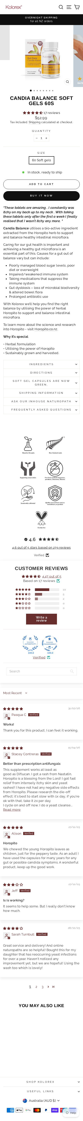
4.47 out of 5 (51, 576)
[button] (33, 113)
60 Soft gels (41, 160)
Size (41, 152)
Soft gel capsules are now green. (41, 383)
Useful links (40, 1091)
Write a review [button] (41, 619)
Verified (39, 657)
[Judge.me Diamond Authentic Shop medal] (30, 643)
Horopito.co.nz (46, 329)
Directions (41, 372)
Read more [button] (12, 810)
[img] (13, 709)
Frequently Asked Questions (41, 409)
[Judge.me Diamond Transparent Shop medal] (49, 643)
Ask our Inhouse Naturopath (41, 401)
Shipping (35, 122)
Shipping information (41, 392)
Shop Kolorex (40, 1081)
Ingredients (41, 364)
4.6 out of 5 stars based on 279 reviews (41, 547)
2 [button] (36, 987)
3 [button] (42, 987)
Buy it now (41, 195)
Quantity (41, 131)
